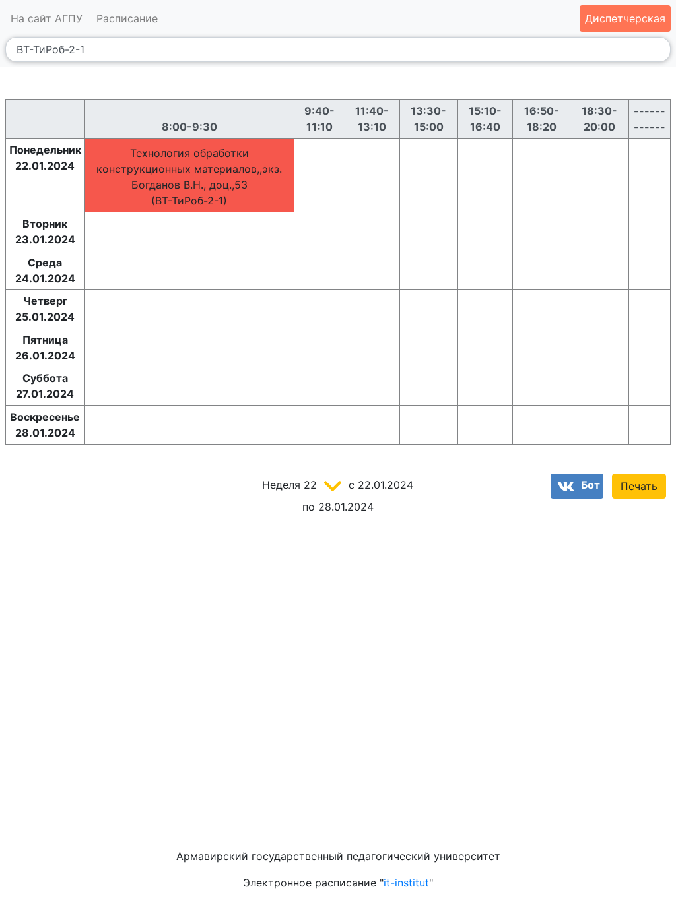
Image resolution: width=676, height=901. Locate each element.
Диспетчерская (625, 18)
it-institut (406, 882)
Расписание (127, 18)
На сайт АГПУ (47, 18)
